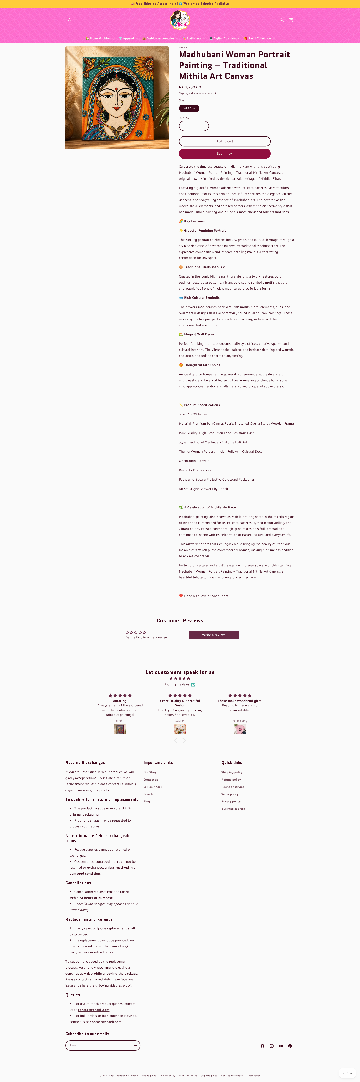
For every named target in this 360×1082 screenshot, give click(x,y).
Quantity (184, 118)
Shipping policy (232, 772)
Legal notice (253, 1076)
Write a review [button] (213, 635)
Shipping (184, 93)
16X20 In (189, 108)
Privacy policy (231, 801)
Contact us (151, 779)
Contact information (232, 1076)
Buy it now (225, 153)
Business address (233, 809)
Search (70, 23)
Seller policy (230, 794)
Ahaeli (112, 1076)
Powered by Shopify (127, 1076)
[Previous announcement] (66, 4)
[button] (70, 20)
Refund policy (231, 779)
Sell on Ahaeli (153, 787)
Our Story (150, 772)
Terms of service (232, 787)
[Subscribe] (135, 1045)
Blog (147, 801)
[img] (180, 678)
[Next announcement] (293, 4)
